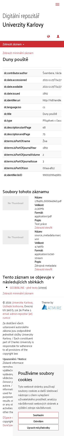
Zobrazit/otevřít (43, 227)
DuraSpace (9, 424)
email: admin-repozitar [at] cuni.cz (17, 315)
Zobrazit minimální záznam (18, 52)
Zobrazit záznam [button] (12, 44)
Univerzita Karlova (22, 302)
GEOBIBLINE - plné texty (24, 287)
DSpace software (12, 417)
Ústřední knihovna (13, 306)
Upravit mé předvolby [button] (38, 427)
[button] (48, 36)
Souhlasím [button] (38, 415)
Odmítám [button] (38, 421)
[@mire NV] (51, 306)
